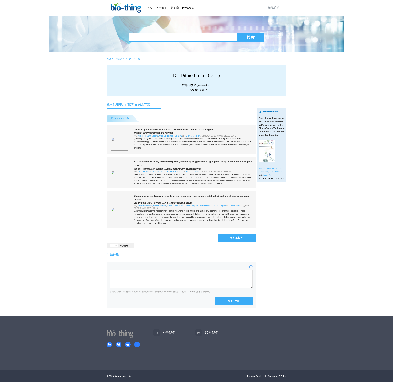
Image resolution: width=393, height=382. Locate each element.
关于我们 (161, 7)
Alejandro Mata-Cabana (148, 136)
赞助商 (175, 7)
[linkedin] (109, 345)
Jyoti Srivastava (275, 172)
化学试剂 (129, 59)
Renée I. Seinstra (174, 136)
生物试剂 (118, 59)
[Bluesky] (118, 345)
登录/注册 (274, 7)
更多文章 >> (236, 237)
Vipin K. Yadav (265, 168)
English (114, 245)
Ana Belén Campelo (189, 206)
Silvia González (159, 206)
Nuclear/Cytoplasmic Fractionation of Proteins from (174, 129)
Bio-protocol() (120, 118)
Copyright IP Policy (277, 376)
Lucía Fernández (145, 206)
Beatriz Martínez (205, 206)
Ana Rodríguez (219, 206)
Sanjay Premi (268, 175)
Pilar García (235, 206)
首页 (150, 7)
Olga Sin (162, 136)
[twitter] (137, 345)
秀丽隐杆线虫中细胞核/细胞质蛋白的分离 (153, 133)
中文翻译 (124, 245)
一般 (138, 59)
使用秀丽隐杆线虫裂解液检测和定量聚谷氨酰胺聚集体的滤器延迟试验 (167, 168)
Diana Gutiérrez (173, 206)
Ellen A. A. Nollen (193, 136)
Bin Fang (275, 168)
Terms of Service (255, 376)
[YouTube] (128, 345)
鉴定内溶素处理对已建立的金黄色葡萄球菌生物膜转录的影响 (163, 203)
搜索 (251, 37)
